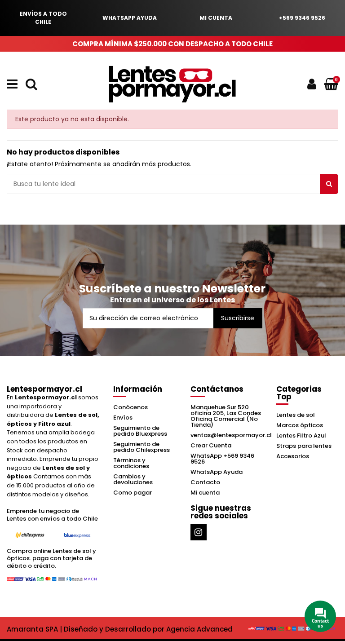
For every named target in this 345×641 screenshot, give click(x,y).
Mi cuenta (205, 492)
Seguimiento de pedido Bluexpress (140, 431)
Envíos (123, 417)
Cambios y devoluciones (133, 479)
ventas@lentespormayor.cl (231, 435)
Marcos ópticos (299, 425)
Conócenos (130, 407)
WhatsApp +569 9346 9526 (222, 458)
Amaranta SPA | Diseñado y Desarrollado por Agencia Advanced (120, 629)
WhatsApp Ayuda (216, 472)
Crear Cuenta (210, 445)
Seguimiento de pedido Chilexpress (141, 447)
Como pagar (132, 492)
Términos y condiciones (131, 463)
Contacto (205, 482)
